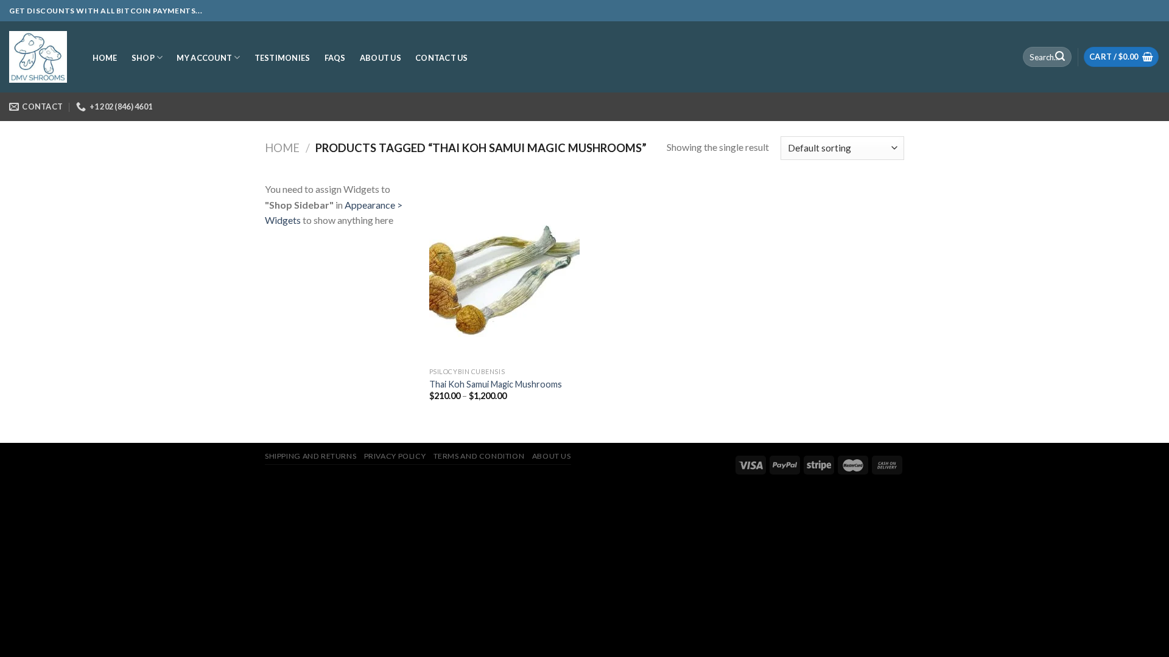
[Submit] (1060, 57)
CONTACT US (441, 58)
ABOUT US (380, 58)
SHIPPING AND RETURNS (310, 456)
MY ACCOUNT (204, 58)
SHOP (143, 58)
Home (282, 148)
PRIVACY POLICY (395, 456)
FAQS (335, 58)
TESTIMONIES (283, 58)
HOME (105, 58)
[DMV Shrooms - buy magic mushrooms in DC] (38, 57)
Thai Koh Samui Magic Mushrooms (495, 384)
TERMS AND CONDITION (479, 456)
